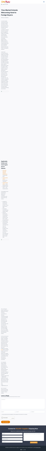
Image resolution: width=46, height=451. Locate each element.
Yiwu (2, 349)
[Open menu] (44, 2)
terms (39, 447)
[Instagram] (25, 450)
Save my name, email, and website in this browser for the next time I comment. (14, 414)
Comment (3, 399)
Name (2, 411)
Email (17, 411)
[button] (33, 442)
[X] (23, 450)
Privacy (37, 447)
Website (32, 411)
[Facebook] (21, 450)
